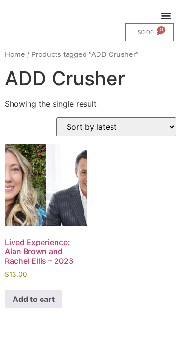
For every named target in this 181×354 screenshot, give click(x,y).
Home (15, 54)
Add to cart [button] (34, 299)
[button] (166, 15)
